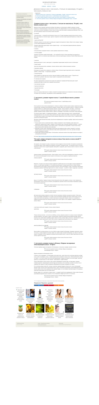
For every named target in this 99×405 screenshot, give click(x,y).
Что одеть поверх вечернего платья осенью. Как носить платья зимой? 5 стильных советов (55, 17)
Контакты (39, 323)
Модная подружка (49, 2)
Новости (49, 6)
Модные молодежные (61, 280)
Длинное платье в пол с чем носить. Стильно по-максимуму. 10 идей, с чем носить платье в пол (56, 14)
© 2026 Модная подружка (20, 323)
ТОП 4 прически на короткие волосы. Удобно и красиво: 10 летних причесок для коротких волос (24, 32)
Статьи (54, 6)
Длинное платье (39, 280)
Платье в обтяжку (55, 280)
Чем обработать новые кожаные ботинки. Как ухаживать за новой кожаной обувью (23, 37)
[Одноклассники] (59, 285)
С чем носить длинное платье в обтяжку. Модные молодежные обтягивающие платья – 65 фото (56, 18)
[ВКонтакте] (39, 285)
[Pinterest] (49, 285)
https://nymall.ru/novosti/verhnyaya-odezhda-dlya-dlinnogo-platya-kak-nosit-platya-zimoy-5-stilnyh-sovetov (59, 136)
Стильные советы (49, 280)
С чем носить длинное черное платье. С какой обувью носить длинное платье (52, 15)
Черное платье (44, 280)
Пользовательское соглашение (45, 323)
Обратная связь (61, 323)
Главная (44, 6)
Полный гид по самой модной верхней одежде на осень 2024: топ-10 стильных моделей (23, 41)
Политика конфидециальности (42, 324)
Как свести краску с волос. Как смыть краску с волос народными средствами (24, 27)
